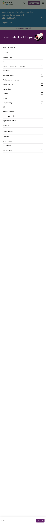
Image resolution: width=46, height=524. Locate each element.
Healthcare (7, 71)
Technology (7, 57)
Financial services (9, 116)
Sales (5, 98)
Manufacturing (8, 75)
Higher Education (9, 121)
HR (4, 107)
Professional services (11, 80)
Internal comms (9, 112)
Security (6, 125)
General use (7, 150)
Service (5, 53)
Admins (6, 137)
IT (3, 62)
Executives (7, 146)
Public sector (8, 84)
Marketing (7, 89)
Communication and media (14, 66)
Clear (3, 521)
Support (6, 93)
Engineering (7, 102)
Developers (7, 141)
